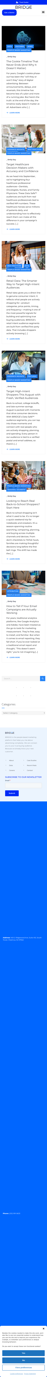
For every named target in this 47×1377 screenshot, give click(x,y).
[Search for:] (23, 678)
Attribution (12, 591)
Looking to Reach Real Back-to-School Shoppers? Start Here (23, 504)
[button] (43, 1328)
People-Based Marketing (18, 50)
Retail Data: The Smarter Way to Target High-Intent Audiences (22, 284)
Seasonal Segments (16, 490)
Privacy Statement (30, 1374)
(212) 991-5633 (14, 1213)
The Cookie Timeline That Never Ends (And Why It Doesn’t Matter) (22, 65)
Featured (19, 46)
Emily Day (12, 57)
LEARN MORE (14, 113)
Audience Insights (15, 149)
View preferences (23, 1367)
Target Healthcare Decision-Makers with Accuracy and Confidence (22, 168)
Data (9, 46)
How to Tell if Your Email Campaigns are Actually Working (21, 609)
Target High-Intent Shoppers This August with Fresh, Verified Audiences (23, 395)
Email (7, 780)
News (30, 46)
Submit (12, 793)
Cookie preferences (16, 1374)
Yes (23, 1353)
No (23, 1360)
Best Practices (35, 149)
